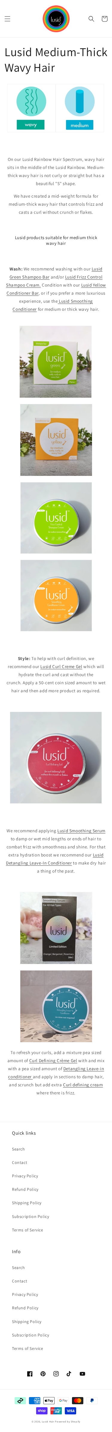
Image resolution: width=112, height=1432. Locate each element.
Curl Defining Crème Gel (53, 1060)
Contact (19, 1162)
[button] (7, 18)
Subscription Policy (30, 1216)
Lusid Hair (48, 1421)
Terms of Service (27, 1230)
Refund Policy (25, 1189)
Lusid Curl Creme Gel (61, 666)
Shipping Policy (27, 1202)
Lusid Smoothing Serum (81, 830)
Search (18, 1149)
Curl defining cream (83, 1085)
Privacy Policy (25, 1176)
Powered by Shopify (67, 1421)
